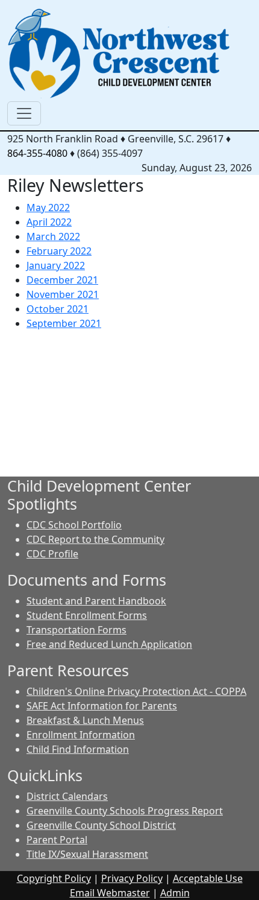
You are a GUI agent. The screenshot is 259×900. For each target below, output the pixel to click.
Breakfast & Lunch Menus (85, 720)
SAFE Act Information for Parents (102, 705)
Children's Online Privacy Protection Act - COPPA (136, 691)
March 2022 (53, 236)
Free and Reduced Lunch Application (109, 644)
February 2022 (59, 251)
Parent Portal (57, 839)
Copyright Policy (54, 878)
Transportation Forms (76, 629)
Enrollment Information (81, 734)
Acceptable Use (208, 878)
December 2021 (62, 280)
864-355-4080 (37, 153)
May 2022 (48, 207)
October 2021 (58, 308)
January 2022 (56, 265)
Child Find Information (78, 749)
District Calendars (67, 796)
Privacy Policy (132, 878)
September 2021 (64, 323)
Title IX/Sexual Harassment (87, 854)
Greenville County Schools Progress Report (125, 810)
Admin (175, 892)
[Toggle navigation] (24, 113)
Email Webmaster (110, 892)
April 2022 (49, 222)
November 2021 (63, 294)
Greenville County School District (101, 825)
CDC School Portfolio (74, 524)
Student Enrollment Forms (87, 615)
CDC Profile (52, 553)
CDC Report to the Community (95, 539)
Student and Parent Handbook (96, 600)
